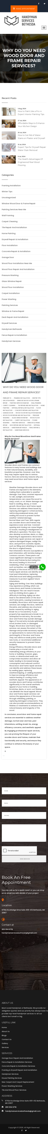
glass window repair (12, 281)
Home (4, 1027)
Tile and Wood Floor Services (14, 1090)
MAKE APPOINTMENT (25, 9)
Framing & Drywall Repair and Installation (19, 1070)
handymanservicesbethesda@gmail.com (19, 933)
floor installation (10, 245)
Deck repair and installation (15, 317)
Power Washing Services (12, 1086)
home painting (8, 233)
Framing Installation (11, 185)
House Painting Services (12, 1078)
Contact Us (6, 1039)
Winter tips (7, 191)
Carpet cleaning (9, 221)
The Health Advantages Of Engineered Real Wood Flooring (30, 162)
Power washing (9, 299)
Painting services (10, 305)
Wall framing (8, 215)
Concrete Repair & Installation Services (18, 1066)
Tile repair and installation (14, 227)
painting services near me (14, 209)
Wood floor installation (13, 287)
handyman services (11, 341)
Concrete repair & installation (16, 251)
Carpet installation (11, 293)
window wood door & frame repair (18, 203)
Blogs (4, 1035)
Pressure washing (10, 275)
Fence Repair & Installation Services (17, 1062)
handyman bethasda (12, 329)
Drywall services (9, 323)
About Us (6, 1031)
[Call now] (42, 567)
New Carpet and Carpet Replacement (18, 1082)
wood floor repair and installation (18, 269)
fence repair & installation (14, 335)
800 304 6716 (7, 929)
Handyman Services (10, 1074)
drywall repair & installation (15, 239)
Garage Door (8, 257)
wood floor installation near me (17, 263)
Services (5, 1047)
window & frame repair (13, 311)
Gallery (5, 1043)
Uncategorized (9, 197)
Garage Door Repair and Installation (17, 1058)
